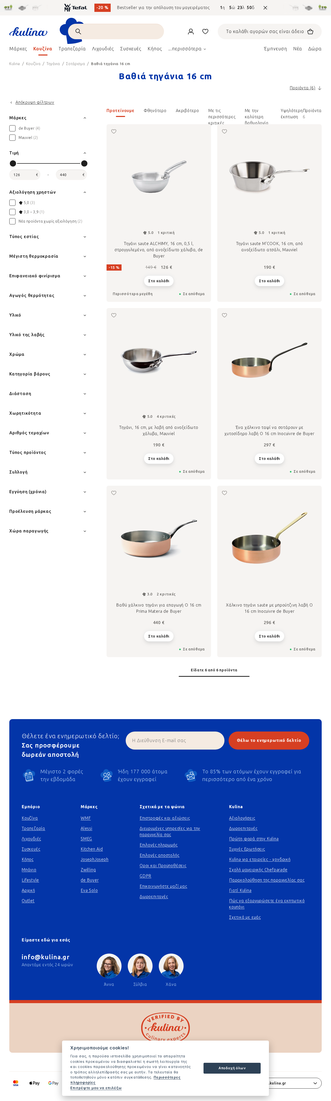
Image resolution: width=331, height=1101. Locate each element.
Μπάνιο (29, 869)
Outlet (28, 900)
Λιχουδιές (31, 838)
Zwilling (88, 869)
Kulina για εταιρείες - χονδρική (260, 859)
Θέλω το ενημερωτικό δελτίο (269, 740)
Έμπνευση (275, 49)
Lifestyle (30, 880)
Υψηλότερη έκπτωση (292, 112)
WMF (86, 818)
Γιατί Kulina (240, 890)
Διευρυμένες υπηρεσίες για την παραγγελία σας (170, 831)
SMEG (86, 838)
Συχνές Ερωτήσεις (247, 849)
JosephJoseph (95, 859)
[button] (214, 114)
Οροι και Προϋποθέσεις (163, 865)
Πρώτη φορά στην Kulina (254, 838)
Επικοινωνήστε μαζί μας (163, 886)
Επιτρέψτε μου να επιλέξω (96, 1088)
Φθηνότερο (155, 110)
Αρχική (28, 890)
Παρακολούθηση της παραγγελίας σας (266, 880)
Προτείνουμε (120, 110)
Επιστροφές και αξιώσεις (165, 818)
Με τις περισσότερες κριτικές (222, 112)
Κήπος (28, 859)
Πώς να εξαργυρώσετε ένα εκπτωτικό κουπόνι (267, 903)
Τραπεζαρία (33, 828)
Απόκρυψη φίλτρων (35, 102)
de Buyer (90, 880)
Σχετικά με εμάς (245, 917)
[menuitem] (18, 50)
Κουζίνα (30, 818)
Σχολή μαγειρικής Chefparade (258, 869)
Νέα (297, 49)
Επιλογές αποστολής (159, 855)
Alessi (86, 828)
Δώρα (315, 49)
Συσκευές (31, 849)
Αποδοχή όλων (232, 1068)
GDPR (145, 876)
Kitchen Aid (92, 849)
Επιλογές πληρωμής (159, 845)
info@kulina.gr (46, 957)
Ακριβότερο (187, 110)
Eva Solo (89, 890)
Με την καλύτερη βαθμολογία (257, 112)
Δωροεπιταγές (154, 896)
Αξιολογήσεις (242, 818)
